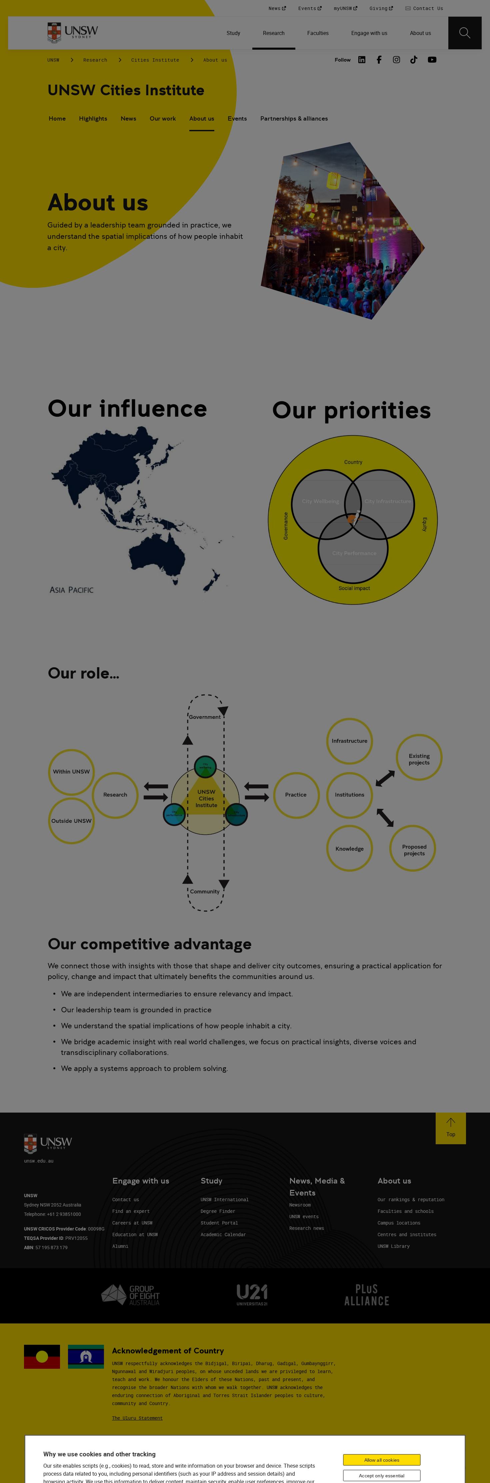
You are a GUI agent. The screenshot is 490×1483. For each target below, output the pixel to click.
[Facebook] (379, 59)
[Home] (73, 33)
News (128, 118)
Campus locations (399, 1223)
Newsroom (300, 1205)
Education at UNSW (135, 1234)
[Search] (465, 33)
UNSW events (304, 1216)
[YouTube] (431, 59)
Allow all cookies (381, 1460)
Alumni (120, 1246)
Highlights (93, 118)
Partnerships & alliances (294, 118)
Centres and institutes (407, 1234)
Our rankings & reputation (411, 1199)
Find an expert (131, 1211)
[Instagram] (396, 59)
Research (95, 60)
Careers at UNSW (132, 1223)
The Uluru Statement (137, 1418)
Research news (306, 1228)
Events (237, 118)
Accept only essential (381, 1475)
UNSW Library (394, 1246)
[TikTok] (414, 59)
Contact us (125, 1199)
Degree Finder (218, 1211)
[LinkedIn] (362, 59)
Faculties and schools (406, 1211)
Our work (163, 118)
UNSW (53, 60)
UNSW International (225, 1199)
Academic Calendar (223, 1234)
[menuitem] (234, 33)
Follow (343, 60)
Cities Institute (155, 60)
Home (57, 118)
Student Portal (219, 1223)
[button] (451, 1128)
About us (201, 118)
